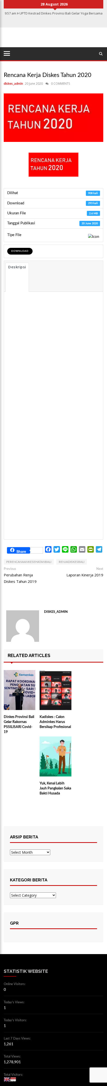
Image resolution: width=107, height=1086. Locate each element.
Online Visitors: (15, 984)
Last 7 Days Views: (17, 1038)
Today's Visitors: (15, 1020)
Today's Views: (14, 1002)
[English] (7, 1079)
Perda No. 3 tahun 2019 (51, 320)
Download (20, 251)
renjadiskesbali (71, 561)
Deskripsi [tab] (17, 266)
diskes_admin (13, 83)
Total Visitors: (14, 1075)
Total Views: (12, 1056)
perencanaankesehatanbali (28, 561)
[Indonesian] (13, 1079)
